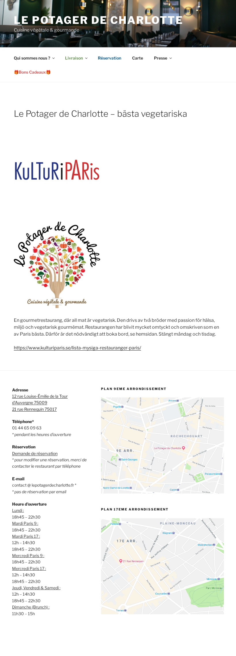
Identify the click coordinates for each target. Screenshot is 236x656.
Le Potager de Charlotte (98, 20)
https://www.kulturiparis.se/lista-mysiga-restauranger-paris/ (77, 348)
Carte (137, 58)
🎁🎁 (32, 72)
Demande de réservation (35, 453)
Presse (160, 58)
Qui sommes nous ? (32, 58)
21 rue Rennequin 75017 (34, 409)
